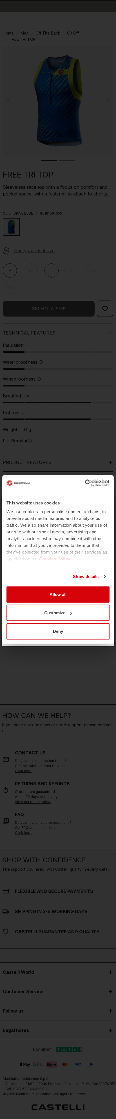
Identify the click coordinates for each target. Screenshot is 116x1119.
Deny (58, 631)
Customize (54, 612)
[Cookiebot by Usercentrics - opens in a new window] (85, 483)
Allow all (58, 594)
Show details (86, 576)
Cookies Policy (54, 558)
